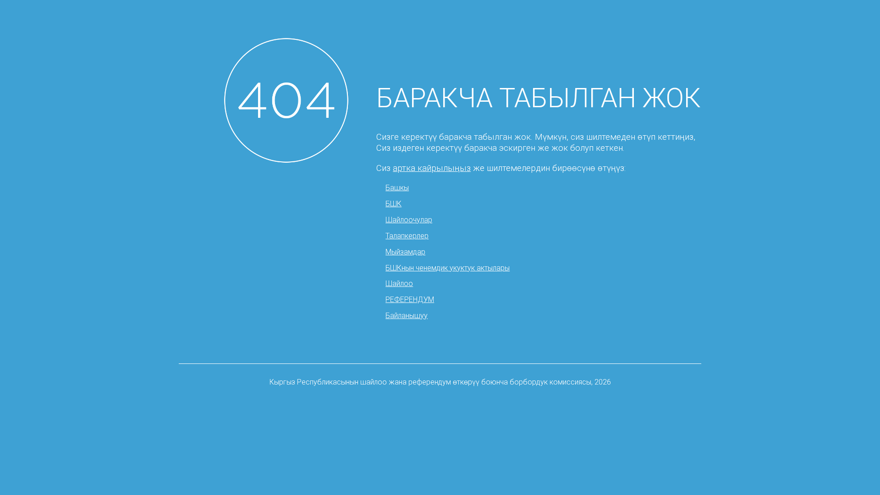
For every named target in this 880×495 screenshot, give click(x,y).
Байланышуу (406, 315)
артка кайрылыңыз (432, 168)
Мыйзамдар (405, 252)
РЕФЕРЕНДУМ (409, 299)
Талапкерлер (407, 235)
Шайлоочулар (408, 219)
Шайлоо (399, 283)
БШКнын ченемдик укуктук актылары (447, 268)
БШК (393, 203)
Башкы (397, 187)
